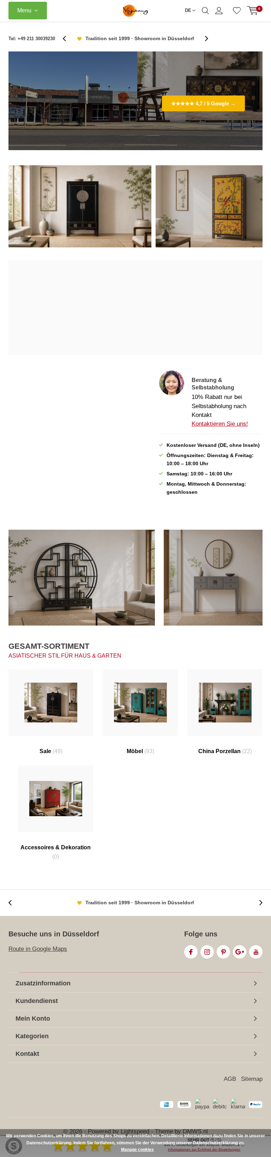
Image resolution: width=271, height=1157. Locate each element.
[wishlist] (237, 10)
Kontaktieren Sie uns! (220, 423)
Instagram (207, 952)
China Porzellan (225, 751)
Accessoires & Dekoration (55, 852)
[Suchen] (205, 10)
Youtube (256, 952)
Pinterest (223, 952)
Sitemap (252, 1079)
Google (239, 952)
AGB (230, 1079)
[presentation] (68, 39)
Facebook (191, 952)
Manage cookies (137, 1149)
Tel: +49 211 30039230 (31, 38)
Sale (51, 751)
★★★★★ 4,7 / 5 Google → (203, 103)
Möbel (140, 751)
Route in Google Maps (37, 949)
